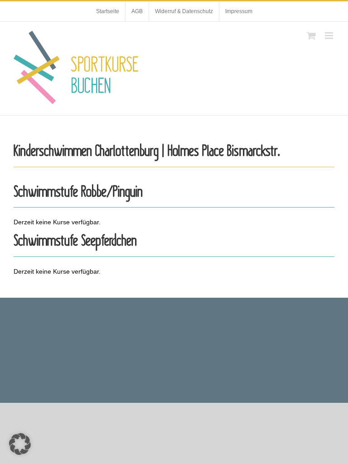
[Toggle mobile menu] (329, 35)
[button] (20, 444)
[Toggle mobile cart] (311, 35)
